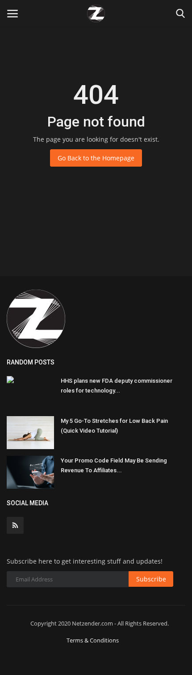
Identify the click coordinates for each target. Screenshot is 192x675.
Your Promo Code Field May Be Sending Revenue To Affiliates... (114, 465)
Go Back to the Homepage (96, 158)
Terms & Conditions (93, 640)
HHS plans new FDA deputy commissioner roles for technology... (116, 385)
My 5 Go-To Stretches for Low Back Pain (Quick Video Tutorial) (114, 425)
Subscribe (151, 579)
